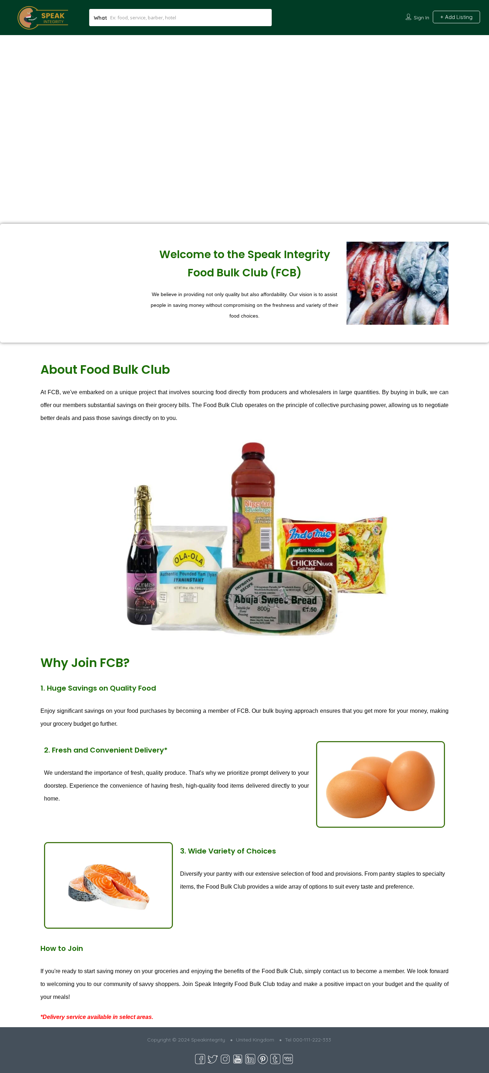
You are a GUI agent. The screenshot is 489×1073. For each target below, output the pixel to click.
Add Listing (458, 17)
